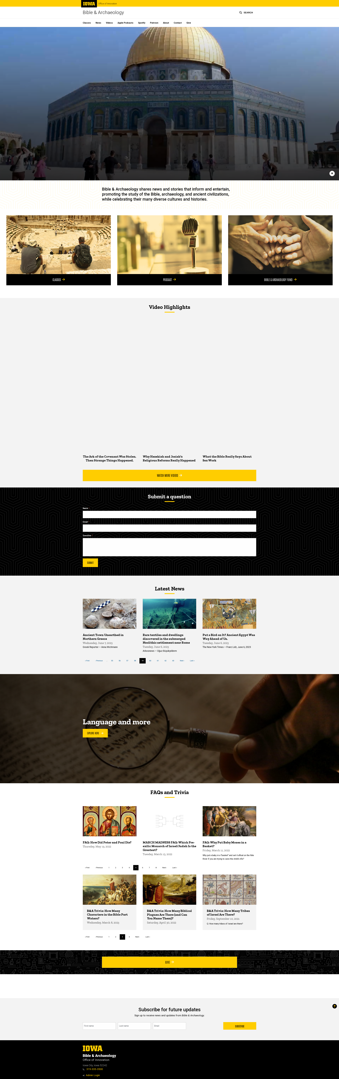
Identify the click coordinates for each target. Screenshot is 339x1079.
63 (174, 661)
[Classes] (58, 244)
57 (128, 661)
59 (144, 661)
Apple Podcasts (125, 23)
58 (136, 661)
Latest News (169, 588)
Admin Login (93, 1075)
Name (85, 508)
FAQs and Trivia (169, 792)
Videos (109, 23)
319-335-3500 (94, 1069)
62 (166, 661)
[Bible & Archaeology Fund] (280, 244)
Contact (178, 23)
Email (85, 522)
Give (188, 23)
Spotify (141, 23)
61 (159, 661)
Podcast (167, 279)
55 (113, 661)
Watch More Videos (167, 475)
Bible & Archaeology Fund (278, 279)
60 (151, 661)
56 (120, 661)
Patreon (154, 23)
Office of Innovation (107, 4)
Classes (87, 23)
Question (87, 535)
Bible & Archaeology (103, 12)
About (166, 23)
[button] (246, 13)
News (98, 23)
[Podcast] (169, 244)
